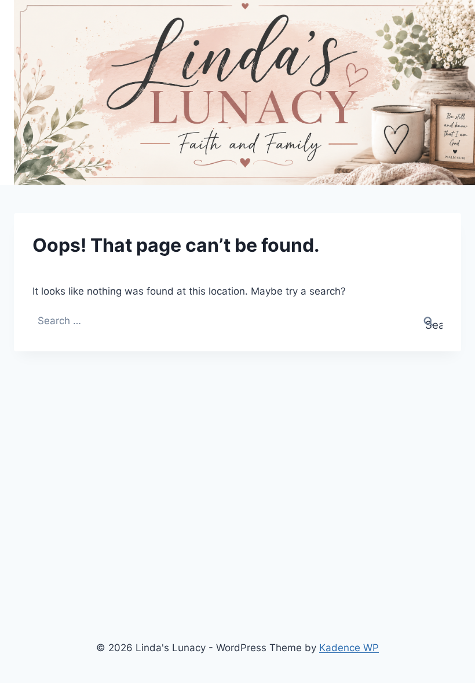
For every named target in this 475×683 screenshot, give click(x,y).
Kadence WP (349, 647)
